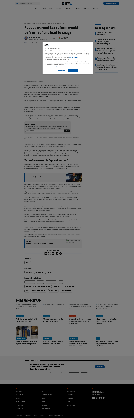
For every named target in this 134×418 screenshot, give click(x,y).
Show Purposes (61, 70)
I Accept (73, 70)
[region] (67, 58)
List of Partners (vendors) (51, 66)
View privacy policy (73, 57)
